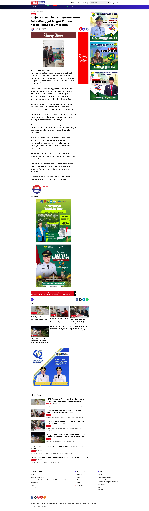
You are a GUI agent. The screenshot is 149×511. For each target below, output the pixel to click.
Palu (78, 480)
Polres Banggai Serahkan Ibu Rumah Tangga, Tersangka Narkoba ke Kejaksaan (59, 320)
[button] (109, 2)
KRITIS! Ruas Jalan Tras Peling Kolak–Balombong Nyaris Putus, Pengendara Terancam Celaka (39, 318)
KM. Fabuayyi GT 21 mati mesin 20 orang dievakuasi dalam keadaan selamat (58, 328)
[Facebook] (77, 299)
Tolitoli (79, 482)
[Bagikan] (87, 29)
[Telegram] (83, 299)
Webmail (33, 488)
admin (36, 28)
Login (32, 485)
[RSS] (44, 497)
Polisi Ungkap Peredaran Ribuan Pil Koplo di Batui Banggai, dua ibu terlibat (78, 321)
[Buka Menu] (117, 3)
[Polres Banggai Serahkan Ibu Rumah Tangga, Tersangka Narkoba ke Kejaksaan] (59, 311)
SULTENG (79, 474)
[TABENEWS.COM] (38, 2)
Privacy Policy (35, 503)
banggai (33, 14)
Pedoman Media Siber (37, 477)
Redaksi (33, 474)
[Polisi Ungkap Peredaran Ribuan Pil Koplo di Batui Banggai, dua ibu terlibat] (79, 312)
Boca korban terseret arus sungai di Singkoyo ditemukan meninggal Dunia (79, 328)
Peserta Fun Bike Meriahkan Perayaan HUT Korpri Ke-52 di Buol (49, 480)
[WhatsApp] (87, 299)
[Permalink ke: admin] (33, 29)
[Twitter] (80, 299)
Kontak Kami (34, 482)
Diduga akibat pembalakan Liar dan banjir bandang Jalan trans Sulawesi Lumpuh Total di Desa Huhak (40, 340)
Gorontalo (80, 485)
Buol (78, 477)
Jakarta (79, 488)
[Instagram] (38, 497)
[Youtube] (41, 497)
